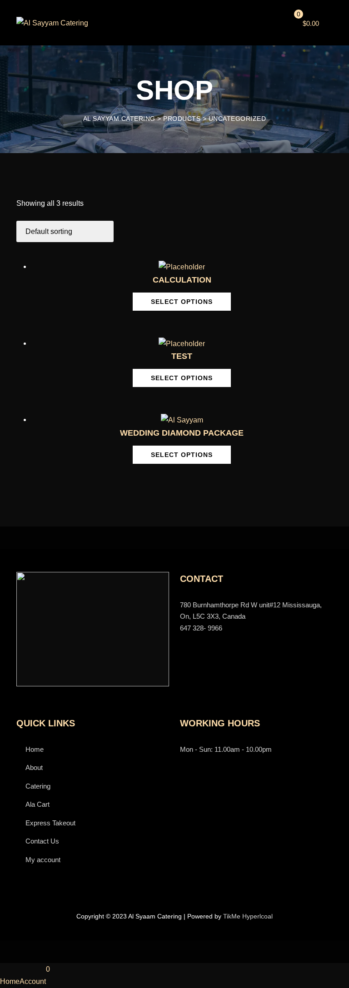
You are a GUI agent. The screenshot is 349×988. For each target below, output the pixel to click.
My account (42, 860)
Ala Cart (37, 804)
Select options (182, 301)
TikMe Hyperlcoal (248, 916)
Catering (37, 786)
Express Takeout (50, 823)
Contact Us (42, 841)
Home (34, 749)
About (34, 767)
